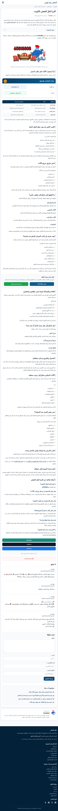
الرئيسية (55, 6)
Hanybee (50, 15)
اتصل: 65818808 (42, 284)
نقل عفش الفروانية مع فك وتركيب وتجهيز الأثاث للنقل (41, 692)
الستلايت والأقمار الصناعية (51, 751)
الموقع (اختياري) (50, 670)
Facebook (29, 548)
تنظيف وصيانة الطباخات (52, 771)
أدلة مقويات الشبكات (52, 777)
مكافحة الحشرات (53, 779)
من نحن (55, 791)
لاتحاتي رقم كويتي (50, 2)
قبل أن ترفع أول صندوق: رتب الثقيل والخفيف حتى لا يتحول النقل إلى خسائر (36, 699)
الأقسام (55, 789)
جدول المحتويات (50, 30)
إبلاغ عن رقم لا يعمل (29, 558)
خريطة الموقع (54, 795)
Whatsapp (29, 540)
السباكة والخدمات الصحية (51, 769)
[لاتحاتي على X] (52, 802)
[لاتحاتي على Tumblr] (45, 802)
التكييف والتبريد (54, 753)
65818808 (45, 487)
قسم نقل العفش (18, 461)
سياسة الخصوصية (53, 793)
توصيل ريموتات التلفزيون (51, 773)
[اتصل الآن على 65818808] (5, 81)
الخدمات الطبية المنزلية (52, 759)
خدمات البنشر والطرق (52, 757)
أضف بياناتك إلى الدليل (35, 736)
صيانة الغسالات (54, 749)
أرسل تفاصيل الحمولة (16, 284)
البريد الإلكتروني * (50, 662)
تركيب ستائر (54, 767)
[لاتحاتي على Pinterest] (48, 802)
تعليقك (53, 638)
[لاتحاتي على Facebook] (55, 802)
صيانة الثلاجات (54, 755)
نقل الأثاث (55, 746)
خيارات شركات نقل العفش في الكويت (36, 461)
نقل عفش (49, 6)
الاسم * (52, 655)
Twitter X (29, 544)
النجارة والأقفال (54, 775)
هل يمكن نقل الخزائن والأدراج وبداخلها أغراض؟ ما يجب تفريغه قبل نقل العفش (36, 695)
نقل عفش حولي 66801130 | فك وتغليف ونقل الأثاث (41, 702)
